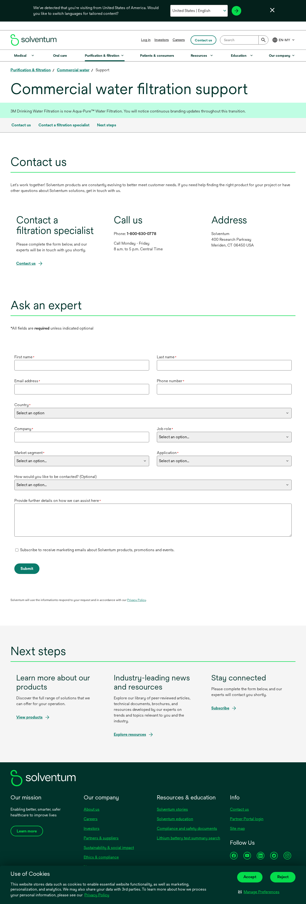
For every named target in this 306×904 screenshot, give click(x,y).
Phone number (170, 381)
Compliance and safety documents (187, 828)
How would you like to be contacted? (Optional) (55, 476)
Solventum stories (172, 809)
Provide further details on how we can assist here (57, 500)
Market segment (29, 452)
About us (91, 809)
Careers (179, 40)
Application (168, 452)
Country (22, 405)
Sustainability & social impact (109, 847)
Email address (27, 381)
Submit (27, 568)
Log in (146, 40)
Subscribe (220, 708)
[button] (258, 892)
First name (24, 357)
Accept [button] (249, 877)
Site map (237, 828)
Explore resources (130, 734)
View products (29, 717)
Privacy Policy (96, 895)
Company (23, 429)
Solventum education (175, 819)
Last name (166, 357)
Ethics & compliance (101, 857)
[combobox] (244, 40)
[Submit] (263, 40)
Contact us (239, 809)
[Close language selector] (272, 10)
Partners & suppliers (101, 838)
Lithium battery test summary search (188, 838)
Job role (165, 429)
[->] (236, 11)
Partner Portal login (246, 819)
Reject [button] (283, 877)
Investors (161, 40)
